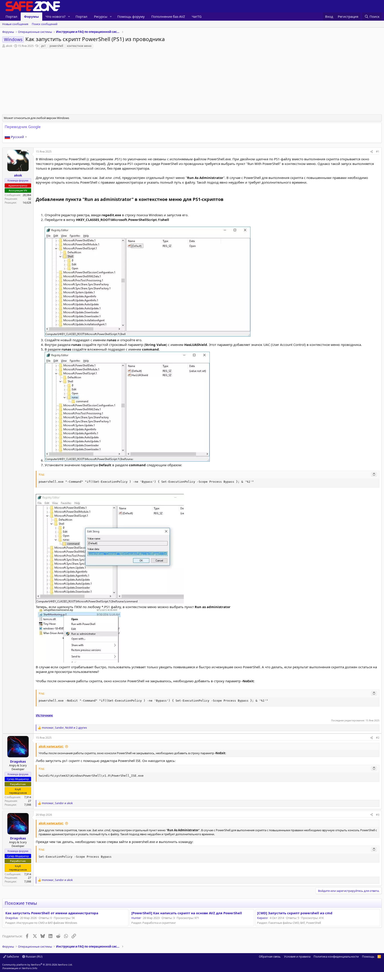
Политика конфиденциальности (336, 956)
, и (57, 803)
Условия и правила (297, 956)
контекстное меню (79, 46)
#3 (377, 815)
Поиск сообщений (44, 24)
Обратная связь (270, 956)
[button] (69, 16)
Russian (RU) (33, 956)
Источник (44, 715)
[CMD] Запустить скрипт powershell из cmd (294, 913)
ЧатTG (197, 16)
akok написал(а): (51, 746)
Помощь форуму (131, 16)
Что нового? (56, 16)
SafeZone (12, 956)
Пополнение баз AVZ (168, 16)
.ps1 (43, 46)
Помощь (368, 956)
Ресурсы (100, 16)
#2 (377, 738)
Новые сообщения (15, 24)
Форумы (31, 16)
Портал (11, 16)
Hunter (136, 918)
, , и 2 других (64, 728)
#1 (377, 151)
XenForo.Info (29, 968)
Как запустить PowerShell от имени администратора (51, 913)
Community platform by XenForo (37, 964)
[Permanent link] (226, 199)
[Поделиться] (371, 151)
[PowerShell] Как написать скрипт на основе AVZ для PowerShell (186, 913)
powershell (56, 46)
